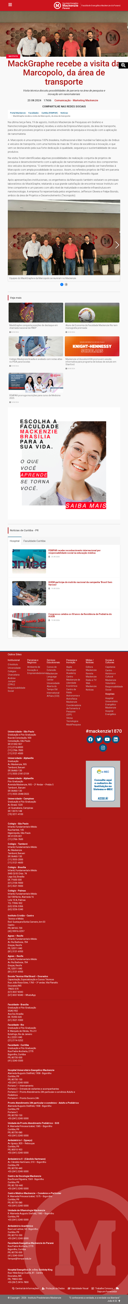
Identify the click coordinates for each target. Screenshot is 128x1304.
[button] (117, 245)
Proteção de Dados (55, 1288)
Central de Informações (27, 1288)
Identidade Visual (79, 1288)
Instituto (13, 56)
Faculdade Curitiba (34, 540)
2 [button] (66, 284)
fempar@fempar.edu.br (19, 1258)
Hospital (15, 540)
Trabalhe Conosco (104, 1288)
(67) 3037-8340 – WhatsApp (22, 995)
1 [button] (61, 284)
